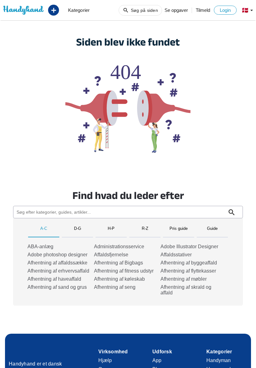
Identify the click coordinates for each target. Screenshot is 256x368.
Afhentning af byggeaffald (188, 262)
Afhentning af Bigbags (118, 262)
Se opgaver (176, 10)
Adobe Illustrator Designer (189, 246)
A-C (43, 228)
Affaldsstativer (176, 254)
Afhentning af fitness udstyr (124, 271)
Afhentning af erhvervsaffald (58, 271)
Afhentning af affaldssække (57, 262)
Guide (212, 228)
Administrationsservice (119, 246)
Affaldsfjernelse (111, 254)
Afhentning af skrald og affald (185, 289)
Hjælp (105, 360)
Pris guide (179, 228)
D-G (77, 228)
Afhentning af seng (114, 287)
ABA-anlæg (40, 246)
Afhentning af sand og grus (57, 287)
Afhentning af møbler (183, 279)
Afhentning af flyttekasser (188, 271)
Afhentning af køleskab (119, 279)
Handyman (218, 360)
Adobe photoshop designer (57, 254)
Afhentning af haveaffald (54, 279)
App (156, 360)
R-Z (145, 228)
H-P (111, 228)
